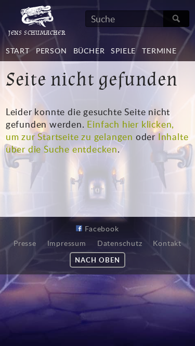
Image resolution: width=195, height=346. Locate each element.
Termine (159, 51)
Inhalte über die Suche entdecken (97, 142)
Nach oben (97, 260)
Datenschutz (119, 243)
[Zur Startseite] (37, 24)
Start (18, 51)
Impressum (66, 243)
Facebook (100, 228)
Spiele (123, 51)
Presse (25, 243)
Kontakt (167, 243)
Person (51, 51)
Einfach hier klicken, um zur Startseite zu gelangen (90, 130)
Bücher (89, 51)
